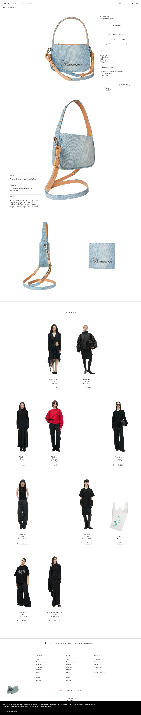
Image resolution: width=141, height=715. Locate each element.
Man (123, 39)
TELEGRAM (71, 698)
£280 (120, 543)
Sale (38, 659)
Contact (68, 690)
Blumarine (104, 16)
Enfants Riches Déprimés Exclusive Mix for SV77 (72, 643)
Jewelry (39, 680)
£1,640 (56, 387)
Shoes (38, 670)
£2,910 (24, 465)
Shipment (97, 662)
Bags (38, 672)
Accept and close (11, 712)
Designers (39, 664)
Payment (97, 659)
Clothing (39, 667)
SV (22, 3)
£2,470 (56, 465)
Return (96, 664)
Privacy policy (98, 667)
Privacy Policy (47, 707)
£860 (56, 620)
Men (14, 3)
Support (30, 3)
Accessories (40, 675)
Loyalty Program (99, 672)
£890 (24, 620)
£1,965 (120, 465)
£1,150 (24, 543)
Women (6, 3)
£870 (88, 543)
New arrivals (40, 662)
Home (38, 677)
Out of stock (116, 26)
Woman (113, 39)
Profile (77, 690)
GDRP (96, 670)
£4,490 (88, 387)
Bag (107, 89)
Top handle (10, 7)
